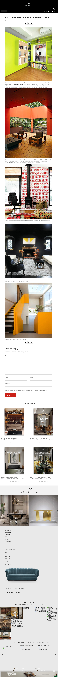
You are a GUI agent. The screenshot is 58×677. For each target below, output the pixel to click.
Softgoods (8, 538)
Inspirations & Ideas (10, 549)
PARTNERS (29, 602)
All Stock (7, 543)
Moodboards (8, 563)
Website (7, 383)
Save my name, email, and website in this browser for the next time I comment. (26, 390)
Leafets (7, 560)
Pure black (7, 280)
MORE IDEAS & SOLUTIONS (29, 605)
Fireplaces (8, 541)
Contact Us (8, 564)
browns (6, 162)
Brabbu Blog (8, 547)
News (6, 552)
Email (31, 377)
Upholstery (8, 532)
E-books (7, 561)
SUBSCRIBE (26, 586)
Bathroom (7, 539)
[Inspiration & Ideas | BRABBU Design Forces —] (29, 4)
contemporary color (18, 84)
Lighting (7, 534)
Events (6, 554)
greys (15, 162)
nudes (10, 162)
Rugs (6, 536)
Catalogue (7, 558)
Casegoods (8, 530)
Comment (7, 356)
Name (7, 377)
